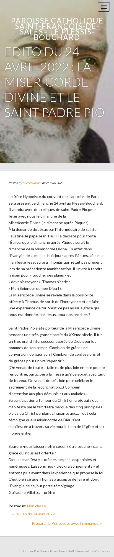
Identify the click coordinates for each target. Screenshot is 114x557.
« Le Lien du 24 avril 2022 (33, 514)
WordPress (102, 551)
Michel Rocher (32, 182)
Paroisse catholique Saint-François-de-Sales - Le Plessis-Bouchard (57, 29)
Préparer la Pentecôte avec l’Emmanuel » (67, 523)
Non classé (36, 506)
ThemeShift (65, 551)
